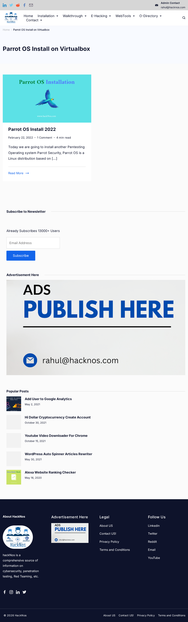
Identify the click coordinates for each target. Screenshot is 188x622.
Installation (46, 16)
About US (106, 525)
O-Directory (148, 16)
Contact (32, 20)
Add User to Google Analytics (48, 399)
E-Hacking (99, 16)
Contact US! (108, 533)
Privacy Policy (109, 541)
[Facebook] (24, 5)
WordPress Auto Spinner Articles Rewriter (58, 454)
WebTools (123, 16)
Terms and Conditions (115, 550)
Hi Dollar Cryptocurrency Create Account (58, 417)
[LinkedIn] (4, 5)
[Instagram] (11, 592)
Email (152, 550)
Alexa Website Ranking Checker (50, 472)
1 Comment (44, 138)
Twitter (152, 533)
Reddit (152, 541)
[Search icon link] (183, 18)
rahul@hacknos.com (173, 7)
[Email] (31, 5)
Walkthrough (73, 16)
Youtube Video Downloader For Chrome (56, 436)
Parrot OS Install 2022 (32, 129)
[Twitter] (11, 5)
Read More (15, 173)
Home (28, 16)
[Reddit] (18, 5)
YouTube (154, 558)
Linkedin (154, 525)
